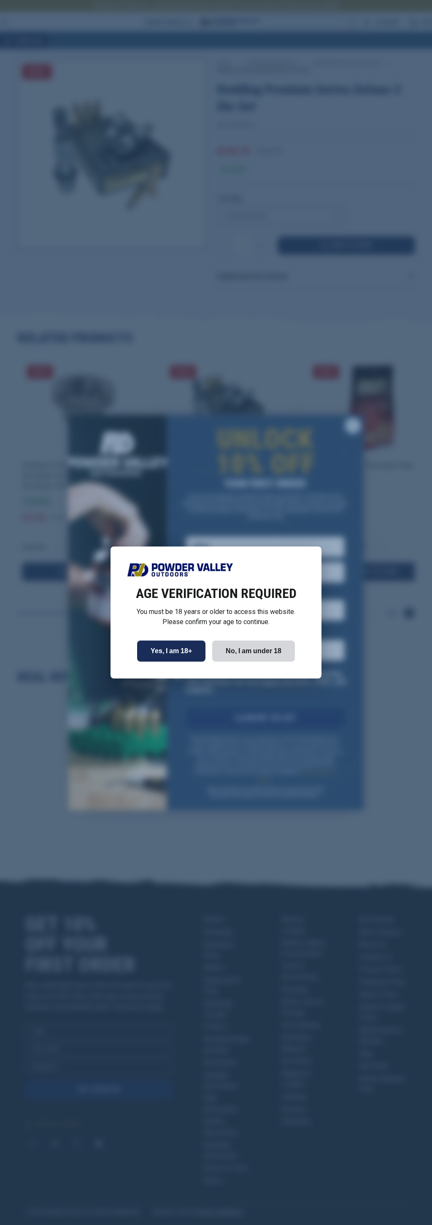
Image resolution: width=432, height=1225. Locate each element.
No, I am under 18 (253, 650)
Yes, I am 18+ (171, 650)
